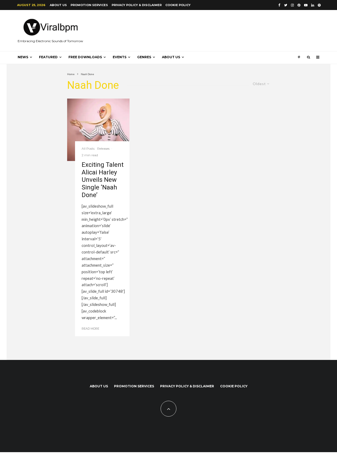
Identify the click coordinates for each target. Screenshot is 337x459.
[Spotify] (319, 5)
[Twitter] (285, 5)
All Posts (88, 148)
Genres (144, 57)
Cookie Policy (178, 5)
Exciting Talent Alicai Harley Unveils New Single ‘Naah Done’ (102, 180)
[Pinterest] (299, 5)
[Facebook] (279, 5)
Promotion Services (89, 5)
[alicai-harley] (98, 130)
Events (119, 57)
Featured (48, 57)
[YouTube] (305, 5)
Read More (90, 328)
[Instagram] (292, 5)
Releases (103, 148)
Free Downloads (85, 57)
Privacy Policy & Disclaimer (137, 5)
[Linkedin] (312, 5)
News (23, 57)
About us (58, 5)
